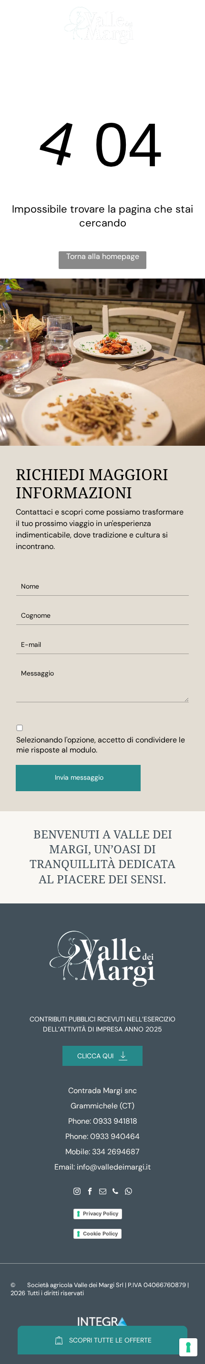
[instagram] (77, 1192)
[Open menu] (19, 26)
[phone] (115, 1192)
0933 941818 (115, 1121)
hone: (79, 1136)
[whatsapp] (128, 1192)
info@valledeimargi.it (114, 1167)
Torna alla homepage (102, 256)
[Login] (164, 26)
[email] (102, 1192)
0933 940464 (115, 1136)
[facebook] (89, 1192)
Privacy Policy (100, 1213)
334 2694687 (116, 1152)
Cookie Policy (100, 1233)
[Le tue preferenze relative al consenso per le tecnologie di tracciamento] (188, 1347)
